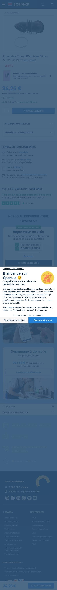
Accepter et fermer (43, 320)
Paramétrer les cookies (14, 320)
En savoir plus (41, 310)
